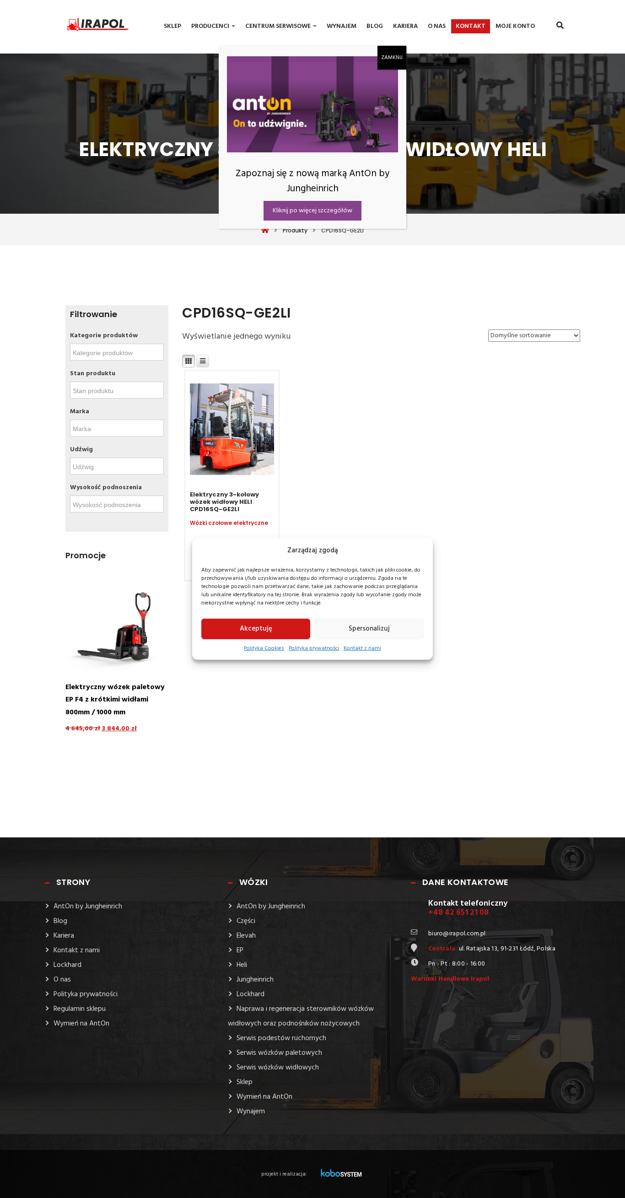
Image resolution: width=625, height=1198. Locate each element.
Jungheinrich (255, 979)
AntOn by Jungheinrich (88, 906)
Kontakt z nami (362, 648)
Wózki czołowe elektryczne (229, 523)
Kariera (405, 26)
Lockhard (67, 965)
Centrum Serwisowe (278, 26)
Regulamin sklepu (80, 1009)
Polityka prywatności (314, 648)
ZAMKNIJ (392, 57)
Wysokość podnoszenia (106, 487)
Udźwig (81, 449)
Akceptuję (256, 628)
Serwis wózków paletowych (279, 1052)
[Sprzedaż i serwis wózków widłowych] (88, 22)
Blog (374, 26)
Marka (79, 411)
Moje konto (515, 26)
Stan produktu (92, 373)
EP (240, 950)
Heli (242, 965)
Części (246, 921)
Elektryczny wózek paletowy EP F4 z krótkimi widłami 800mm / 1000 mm (115, 699)
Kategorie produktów (104, 335)
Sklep (172, 26)
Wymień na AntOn (81, 1023)
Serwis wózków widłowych (278, 1067)
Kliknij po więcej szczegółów (312, 210)
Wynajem (341, 26)
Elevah (246, 935)
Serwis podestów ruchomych (281, 1038)
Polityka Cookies (264, 648)
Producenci (211, 26)
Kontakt (470, 26)
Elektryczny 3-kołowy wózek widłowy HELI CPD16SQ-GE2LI (224, 501)
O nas (437, 26)
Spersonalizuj (369, 628)
